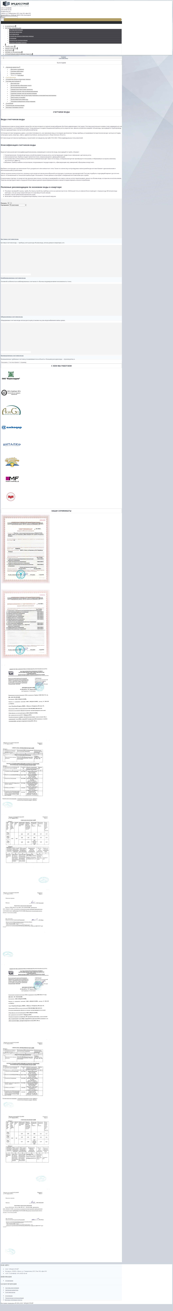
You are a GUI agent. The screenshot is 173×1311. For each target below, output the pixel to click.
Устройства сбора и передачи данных (21, 36)
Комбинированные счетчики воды (13, 278)
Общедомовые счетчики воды (12, 317)
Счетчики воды (14, 34)
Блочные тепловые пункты (18, 42)
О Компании (9, 1281)
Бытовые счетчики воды (10, 239)
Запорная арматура (15, 32)
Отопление (12, 38)
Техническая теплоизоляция (18, 40)
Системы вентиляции (16, 30)
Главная (63, 57)
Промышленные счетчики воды (12, 355)
